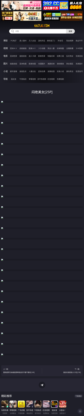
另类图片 (79, 63)
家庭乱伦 (22, 71)
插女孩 (13, 79)
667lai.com (42, 25)
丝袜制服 (60, 48)
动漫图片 (41, 63)
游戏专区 (41, 40)
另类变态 (79, 56)
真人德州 (22, 40)
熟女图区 (69, 63)
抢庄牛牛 (79, 40)
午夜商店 (22, 79)
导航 (5, 79)
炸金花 (60, 40)
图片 (5, 63)
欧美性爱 (41, 56)
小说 (5, 71)
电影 (5, 55)
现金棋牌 (69, 40)
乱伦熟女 (69, 56)
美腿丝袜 (51, 63)
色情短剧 (60, 79)
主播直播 (69, 48)
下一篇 (72, 370)
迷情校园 (51, 71)
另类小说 (60, 71)
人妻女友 (32, 71)
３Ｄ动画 (41, 48)
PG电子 (14, 40)
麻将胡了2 (51, 40)
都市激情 (13, 71)
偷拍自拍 (22, 56)
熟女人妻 (51, 48)
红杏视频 (51, 79)
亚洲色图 (22, 63)
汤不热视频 (41, 79)
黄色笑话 (69, 71)
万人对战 (32, 40)
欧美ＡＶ (32, 48)
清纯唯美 (60, 63)
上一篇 (19, 370)
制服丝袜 (51, 56)
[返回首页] (80, 411)
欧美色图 (32, 63)
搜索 (70, 31)
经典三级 (60, 56)
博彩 (5, 40)
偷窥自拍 (13, 63)
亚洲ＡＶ (13, 48)
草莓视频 (32, 79)
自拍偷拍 (22, 48)
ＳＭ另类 (79, 48)
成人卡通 (32, 56)
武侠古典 (41, 71)
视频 (5, 48)
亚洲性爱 (13, 56)
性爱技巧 (79, 71)
